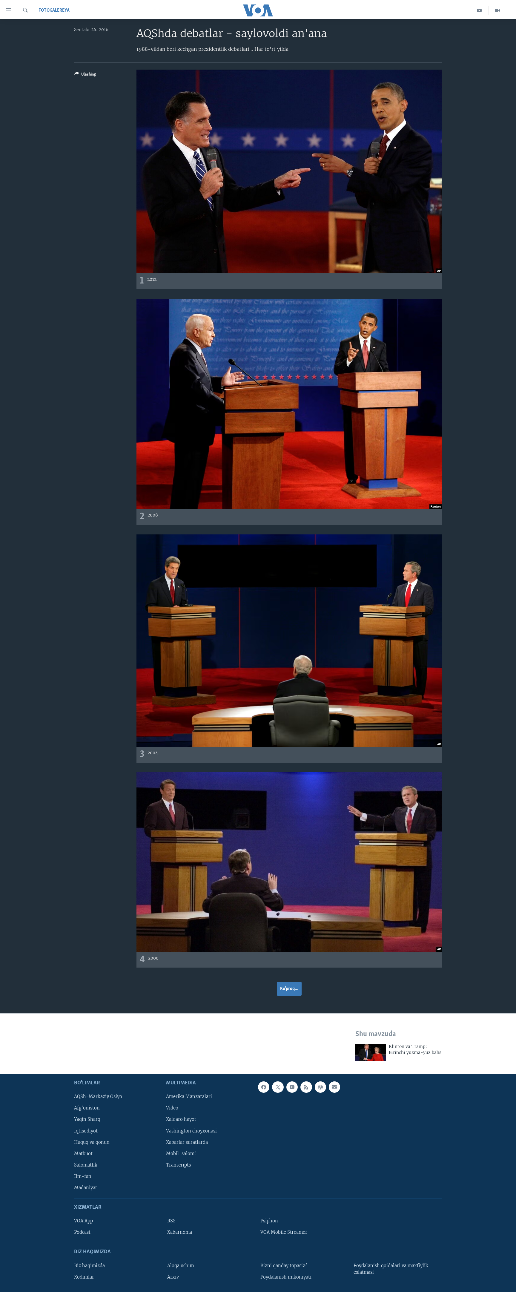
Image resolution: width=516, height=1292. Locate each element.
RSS (171, 1221)
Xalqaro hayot (181, 1119)
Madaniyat (85, 1187)
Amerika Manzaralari (189, 1096)
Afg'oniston (87, 1108)
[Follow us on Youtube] (292, 1087)
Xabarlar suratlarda (187, 1142)
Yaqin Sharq (87, 1119)
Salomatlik (85, 1164)
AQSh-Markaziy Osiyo (98, 1096)
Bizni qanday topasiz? (283, 1265)
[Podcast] (320, 1087)
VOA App (83, 1221)
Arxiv (173, 1276)
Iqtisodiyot (86, 1130)
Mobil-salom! (181, 1153)
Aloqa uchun (180, 1265)
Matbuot (83, 1153)
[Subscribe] (334, 1087)
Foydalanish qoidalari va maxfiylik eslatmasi (391, 1269)
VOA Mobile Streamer (283, 1232)
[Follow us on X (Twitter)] (277, 1087)
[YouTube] (479, 10)
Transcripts (178, 1164)
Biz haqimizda (89, 1265)
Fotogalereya (54, 10)
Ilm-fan (82, 1176)
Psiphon (269, 1221)
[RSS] (306, 1087)
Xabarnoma (179, 1232)
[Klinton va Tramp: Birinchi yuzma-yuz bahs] (370, 1052)
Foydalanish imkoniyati (285, 1276)
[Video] (497, 10)
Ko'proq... (289, 988)
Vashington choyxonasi (191, 1130)
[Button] (85, 75)
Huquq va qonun (92, 1142)
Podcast (82, 1232)
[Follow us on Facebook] (263, 1087)
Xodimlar (84, 1276)
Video (172, 1108)
